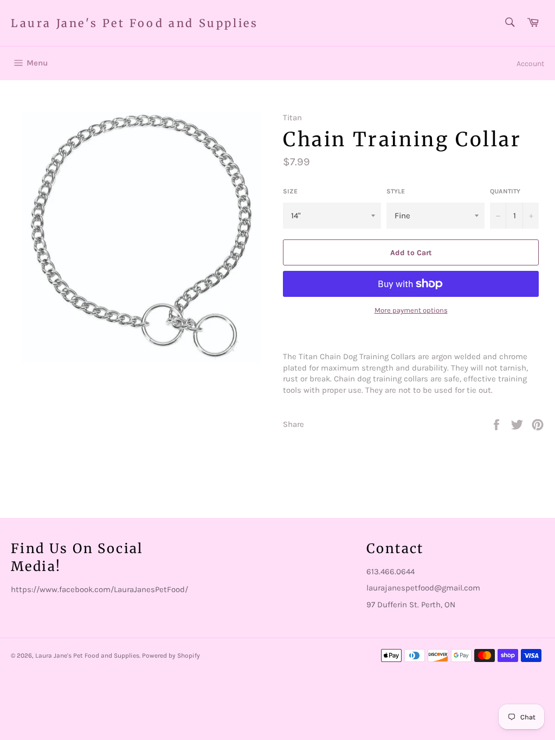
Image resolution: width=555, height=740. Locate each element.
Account (530, 63)
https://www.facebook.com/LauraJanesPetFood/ (99, 589)
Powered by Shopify (171, 655)
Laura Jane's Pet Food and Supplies (134, 23)
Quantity (505, 191)
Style (395, 191)
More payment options (411, 310)
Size (290, 191)
